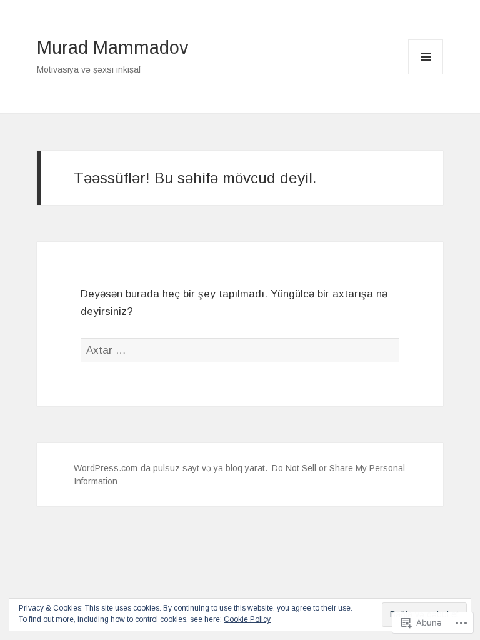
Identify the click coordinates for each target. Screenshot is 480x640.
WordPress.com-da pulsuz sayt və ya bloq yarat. (171, 468)
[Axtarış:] (240, 350)
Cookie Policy (247, 619)
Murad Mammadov (113, 48)
